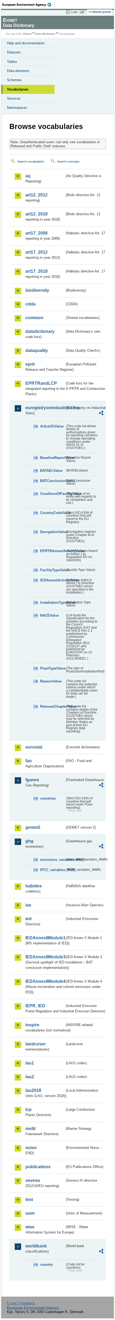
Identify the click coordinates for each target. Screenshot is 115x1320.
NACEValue (49, 615)
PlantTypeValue (52, 668)
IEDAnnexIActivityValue (52, 580)
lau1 (29, 1063)
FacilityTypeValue (52, 570)
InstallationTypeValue (52, 602)
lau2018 (33, 1090)
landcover (35, 1044)
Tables (12, 62)
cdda (30, 304)
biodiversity (37, 290)
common (34, 317)
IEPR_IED (35, 1006)
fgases (32, 780)
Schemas (14, 80)
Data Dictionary (45, 33)
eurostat (33, 747)
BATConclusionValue (52, 481)
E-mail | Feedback (21, 1303)
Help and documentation (25, 43)
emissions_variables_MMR (52, 860)
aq (27, 176)
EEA (28, 4)
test (29, 1199)
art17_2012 (36, 252)
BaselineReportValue (52, 458)
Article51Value (52, 426)
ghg (29, 841)
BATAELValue (51, 471)
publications (38, 1166)
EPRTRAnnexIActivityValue (52, 551)
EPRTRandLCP (41, 383)
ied (28, 918)
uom (29, 1213)
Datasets (14, 52)
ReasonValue (51, 681)
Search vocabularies (30, 161)
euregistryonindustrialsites (45, 407)
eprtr (30, 364)
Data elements (18, 71)
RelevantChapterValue (52, 706)
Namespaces (17, 108)
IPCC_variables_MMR (52, 870)
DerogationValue (52, 532)
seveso (32, 1180)
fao (28, 760)
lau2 (29, 1076)
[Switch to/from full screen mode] (83, 12)
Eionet (27, 33)
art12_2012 (36, 195)
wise (29, 1227)
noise (31, 1147)
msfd (30, 1128)
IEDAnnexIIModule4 (45, 981)
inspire (32, 1025)
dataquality (36, 350)
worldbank (36, 1246)
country (46, 1265)
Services (14, 98)
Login (74, 11)
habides (33, 886)
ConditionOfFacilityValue (52, 494)
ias (28, 905)
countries (48, 798)
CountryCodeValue (52, 513)
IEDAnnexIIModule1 (45, 938)
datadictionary (40, 331)
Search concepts (68, 161)
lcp (28, 1109)
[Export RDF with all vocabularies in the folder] (101, 414)
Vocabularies (17, 89)
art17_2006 (36, 233)
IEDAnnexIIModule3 (45, 957)
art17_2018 (36, 271)
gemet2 (32, 827)
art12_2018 (36, 214)
